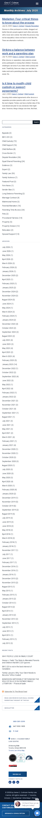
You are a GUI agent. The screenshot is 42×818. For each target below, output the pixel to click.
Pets (4, 214)
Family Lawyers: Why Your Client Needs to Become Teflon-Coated (19, 674)
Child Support (7, 145)
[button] (37, 3)
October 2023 (7, 328)
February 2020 (8, 490)
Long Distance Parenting (12, 194)
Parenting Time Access (11, 210)
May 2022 (6, 385)
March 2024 (7, 312)
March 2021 (7, 437)
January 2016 (7, 575)
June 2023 (6, 344)
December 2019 (8, 498)
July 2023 (6, 340)
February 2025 (8, 284)
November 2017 (8, 550)
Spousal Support (9, 234)
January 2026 (7, 271)
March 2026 (7, 263)
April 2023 (6, 352)
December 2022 (8, 368)
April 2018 (6, 534)
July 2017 (6, 554)
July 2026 (6, 247)
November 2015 (8, 583)
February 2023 (8, 360)
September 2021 (9, 413)
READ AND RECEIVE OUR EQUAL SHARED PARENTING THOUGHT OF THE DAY (19, 699)
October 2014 (7, 603)
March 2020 (7, 486)
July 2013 (6, 627)
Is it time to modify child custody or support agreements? (16, 87)
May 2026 (6, 255)
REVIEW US (17, 774)
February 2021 (8, 441)
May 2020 (6, 478)
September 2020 (9, 461)
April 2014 (6, 611)
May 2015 (6, 591)
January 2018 (7, 546)
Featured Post (7, 182)
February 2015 (8, 595)
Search (36, 122)
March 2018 (7, 538)
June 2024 (6, 304)
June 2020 (6, 473)
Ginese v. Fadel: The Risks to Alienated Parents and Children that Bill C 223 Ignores (20, 661)
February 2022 (8, 393)
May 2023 (6, 348)
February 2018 (8, 542)
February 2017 (8, 562)
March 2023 (7, 356)
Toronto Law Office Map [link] (17, 751)
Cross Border (7, 153)
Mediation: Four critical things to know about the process (20, 21)
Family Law (6, 173)
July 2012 (6, 643)
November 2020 (8, 453)
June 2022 (6, 381)
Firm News (6, 186)
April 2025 (6, 279)
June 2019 (6, 522)
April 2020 (6, 482)
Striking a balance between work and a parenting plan (18, 52)
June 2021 (6, 425)
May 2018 (6, 530)
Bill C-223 (6, 137)
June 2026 (6, 251)
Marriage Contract (9, 198)
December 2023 (8, 324)
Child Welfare (7, 149)
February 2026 (8, 267)
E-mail (15, 731)
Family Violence (8, 177)
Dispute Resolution (32, 26)
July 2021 (6, 421)
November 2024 (8, 296)
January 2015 (7, 599)
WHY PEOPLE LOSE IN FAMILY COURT (17, 656)
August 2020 (7, 465)
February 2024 (8, 316)
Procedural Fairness (10, 218)
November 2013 (8, 619)
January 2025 (7, 288)
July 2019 (6, 518)
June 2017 (6, 558)
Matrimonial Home (9, 202)
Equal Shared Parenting (11, 161)
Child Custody (30, 57)
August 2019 (7, 514)
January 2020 (7, 494)
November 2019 (8, 502)
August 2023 (7, 336)
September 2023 (9, 332)
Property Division (9, 226)
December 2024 (8, 292)
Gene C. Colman (18, 26)
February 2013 (8, 639)
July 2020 (6, 469)
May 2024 (6, 308)
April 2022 (6, 389)
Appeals (5, 133)
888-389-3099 (19, 721)
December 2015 (8, 579)
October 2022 (7, 372)
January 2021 (7, 445)
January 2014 (7, 615)
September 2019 (9, 510)
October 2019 (7, 506)
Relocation (6, 230)
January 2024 (7, 320)
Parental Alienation (9, 206)
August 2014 (7, 607)
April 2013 (6, 635)
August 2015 (7, 587)
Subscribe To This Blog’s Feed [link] (16, 691)
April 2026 (6, 259)
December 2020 (8, 449)
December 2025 (8, 275)
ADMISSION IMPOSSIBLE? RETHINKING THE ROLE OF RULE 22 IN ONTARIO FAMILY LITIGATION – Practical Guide (20, 681)
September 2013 (9, 623)
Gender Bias (7, 190)
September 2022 (9, 377)
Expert (5, 169)
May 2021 (6, 429)
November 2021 (8, 405)
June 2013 (6, 631)
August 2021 (7, 417)
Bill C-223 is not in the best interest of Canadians (17, 668)
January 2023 (7, 364)
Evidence (6, 165)
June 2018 (6, 526)
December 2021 (8, 401)
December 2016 (8, 566)
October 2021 (7, 409)
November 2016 (8, 570)
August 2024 (7, 300)
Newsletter (9, 708)
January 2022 (7, 397)
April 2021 (6, 433)
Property (5, 222)
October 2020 (7, 457)
